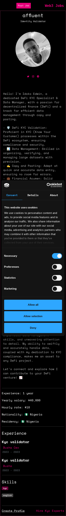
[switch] (57, 267)
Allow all (33, 304)
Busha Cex (11, 447)
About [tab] (54, 195)
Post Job (23, 5)
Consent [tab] (12, 195)
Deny (33, 327)
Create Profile (13, 511)
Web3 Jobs (54, 6)
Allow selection (33, 316)
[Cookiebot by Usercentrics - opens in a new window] (47, 185)
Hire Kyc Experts (50, 511)
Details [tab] (33, 195)
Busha (7, 466)
